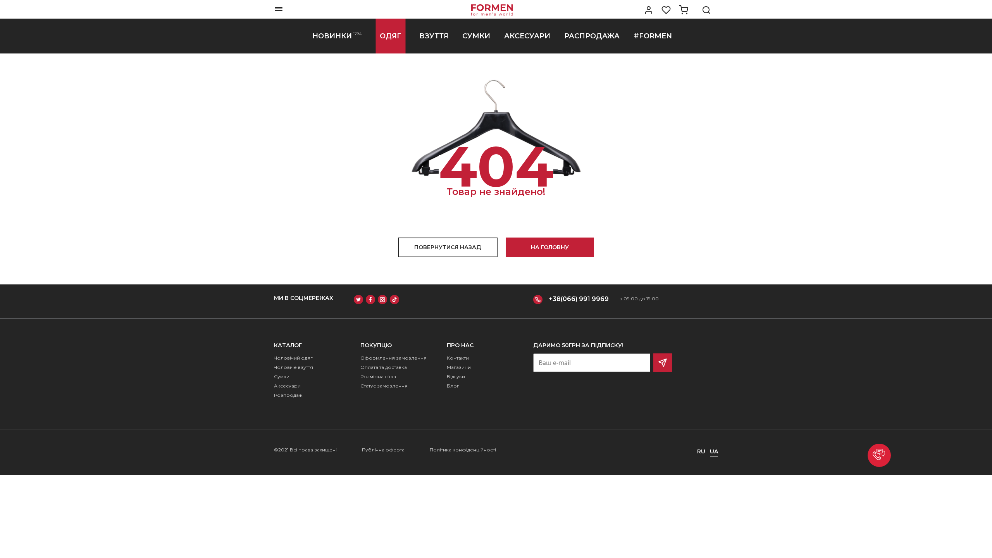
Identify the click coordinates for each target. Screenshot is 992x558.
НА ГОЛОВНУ (550, 247)
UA (714, 451)
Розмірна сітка (378, 376)
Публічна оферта (383, 450)
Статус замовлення (384, 386)
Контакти (458, 358)
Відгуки (456, 376)
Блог (453, 386)
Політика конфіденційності (463, 450)
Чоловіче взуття (293, 367)
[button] (879, 455)
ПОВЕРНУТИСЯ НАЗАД (447, 247)
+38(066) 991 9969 (579, 299)
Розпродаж (288, 395)
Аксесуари (287, 386)
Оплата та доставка (383, 367)
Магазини (459, 367)
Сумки (281, 376)
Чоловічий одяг (293, 358)
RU (701, 451)
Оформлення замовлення (393, 358)
